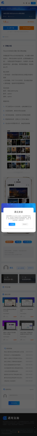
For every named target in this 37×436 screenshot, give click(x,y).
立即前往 (12, 224)
